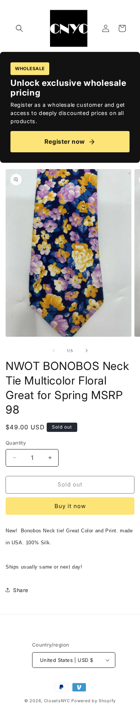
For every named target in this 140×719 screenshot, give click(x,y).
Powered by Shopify (93, 700)
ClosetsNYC (57, 700)
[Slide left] (54, 350)
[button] (19, 28)
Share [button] (20, 590)
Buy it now (70, 506)
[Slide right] (86, 350)
